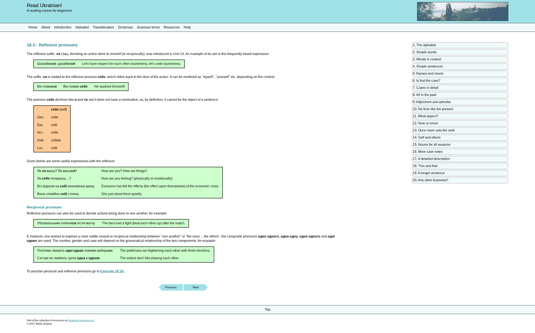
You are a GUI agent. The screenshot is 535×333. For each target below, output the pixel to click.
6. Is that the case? (426, 80)
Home (32, 27)
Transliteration (103, 27)
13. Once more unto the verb (434, 130)
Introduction (62, 27)
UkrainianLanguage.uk (81, 320)
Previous (171, 287)
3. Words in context (427, 59)
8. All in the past (424, 95)
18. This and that (425, 166)
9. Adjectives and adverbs (432, 102)
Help (187, 27)
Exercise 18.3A (112, 271)
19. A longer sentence (429, 173)
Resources (172, 27)
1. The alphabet (424, 45)
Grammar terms (148, 27)
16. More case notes (428, 151)
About (45, 27)
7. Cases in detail (425, 87)
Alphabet (82, 27)
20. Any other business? (430, 180)
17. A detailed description (431, 159)
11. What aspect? (425, 116)
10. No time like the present (433, 109)
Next (196, 287)
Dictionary (125, 27)
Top (267, 309)
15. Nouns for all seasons (431, 144)
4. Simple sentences (428, 66)
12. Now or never (425, 123)
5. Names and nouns (428, 73)
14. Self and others (427, 137)
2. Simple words (425, 52)
